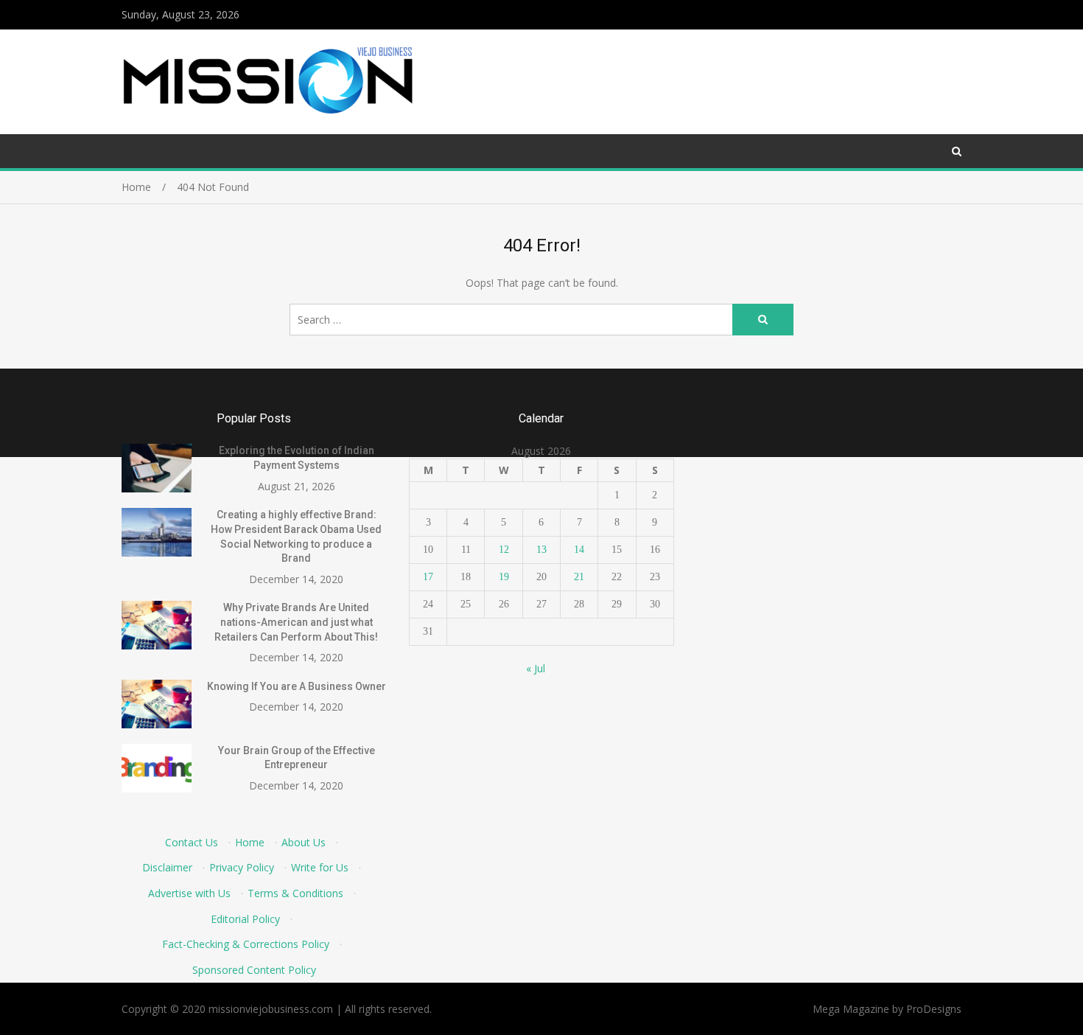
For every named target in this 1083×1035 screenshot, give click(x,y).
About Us (303, 842)
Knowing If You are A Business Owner (296, 686)
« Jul (535, 668)
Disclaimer (167, 867)
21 (579, 576)
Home (249, 842)
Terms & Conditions (295, 893)
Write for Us (319, 867)
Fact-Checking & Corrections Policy (245, 944)
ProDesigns (933, 1009)
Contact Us (191, 842)
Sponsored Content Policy (254, 970)
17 (428, 576)
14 (579, 549)
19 (504, 576)
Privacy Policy (241, 867)
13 (541, 549)
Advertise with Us (189, 893)
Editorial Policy (245, 919)
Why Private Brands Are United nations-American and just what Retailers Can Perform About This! (296, 622)
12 (504, 549)
